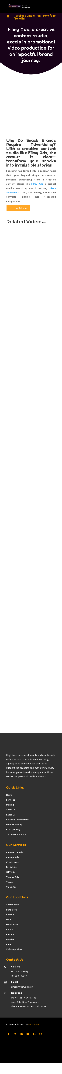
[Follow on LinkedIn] (21, 1033)
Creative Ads (12, 862)
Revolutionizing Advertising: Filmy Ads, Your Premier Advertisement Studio (29, 377)
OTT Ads (10, 872)
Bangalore (11, 909)
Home (9, 794)
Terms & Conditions (16, 834)
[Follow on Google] (34, 1033)
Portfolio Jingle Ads (27, 15)
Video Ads (11, 886)
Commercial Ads (14, 852)
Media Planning (14, 824)
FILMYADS (33, 1024)
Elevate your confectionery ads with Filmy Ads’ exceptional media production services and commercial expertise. (30, 430)
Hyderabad (12, 924)
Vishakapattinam (14, 949)
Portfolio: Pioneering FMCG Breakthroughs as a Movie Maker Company (28, 271)
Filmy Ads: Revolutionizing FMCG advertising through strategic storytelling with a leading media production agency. (28, 543)
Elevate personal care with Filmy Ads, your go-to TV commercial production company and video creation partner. (28, 652)
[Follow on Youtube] (27, 1033)
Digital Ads (11, 867)
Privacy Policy (13, 829)
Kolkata (10, 934)
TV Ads (9, 882)
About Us (10, 809)
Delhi (8, 919)
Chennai (10, 914)
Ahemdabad (12, 904)
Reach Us (10, 814)
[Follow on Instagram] (15, 1033)
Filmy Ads (37, 183)
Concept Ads (12, 857)
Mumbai (10, 939)
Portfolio (10, 799)
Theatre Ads (12, 877)
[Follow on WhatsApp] (40, 1033)
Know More (18, 208)
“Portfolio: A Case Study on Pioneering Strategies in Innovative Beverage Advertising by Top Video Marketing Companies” (30, 707)
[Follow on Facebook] (8, 1033)
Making (10, 804)
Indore (9, 929)
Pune (8, 944)
